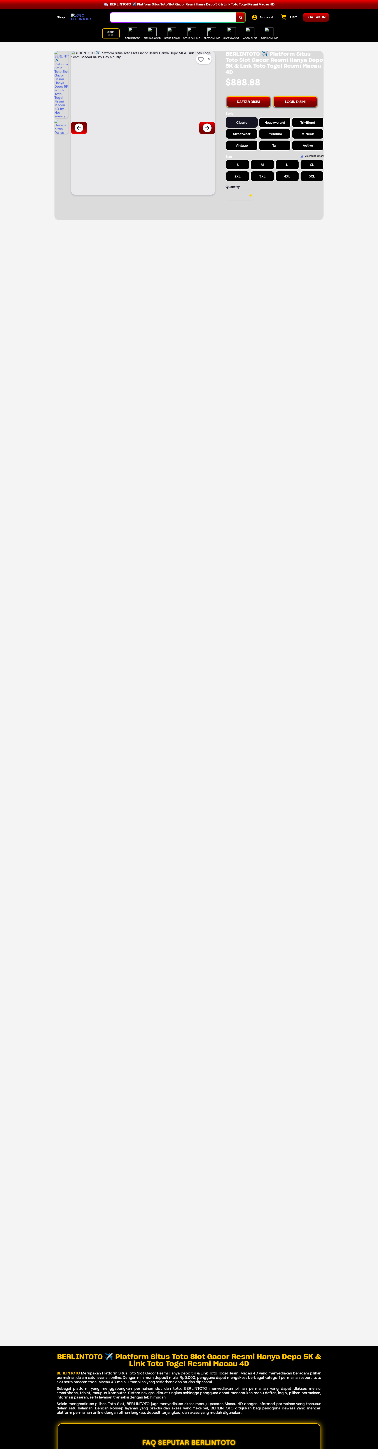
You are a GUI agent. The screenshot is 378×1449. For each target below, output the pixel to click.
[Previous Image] (79, 128)
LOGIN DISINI (295, 102)
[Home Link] (86, 17)
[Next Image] (207, 128)
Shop (61, 17)
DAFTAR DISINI (248, 102)
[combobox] (173, 17)
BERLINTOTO (68, 1373)
